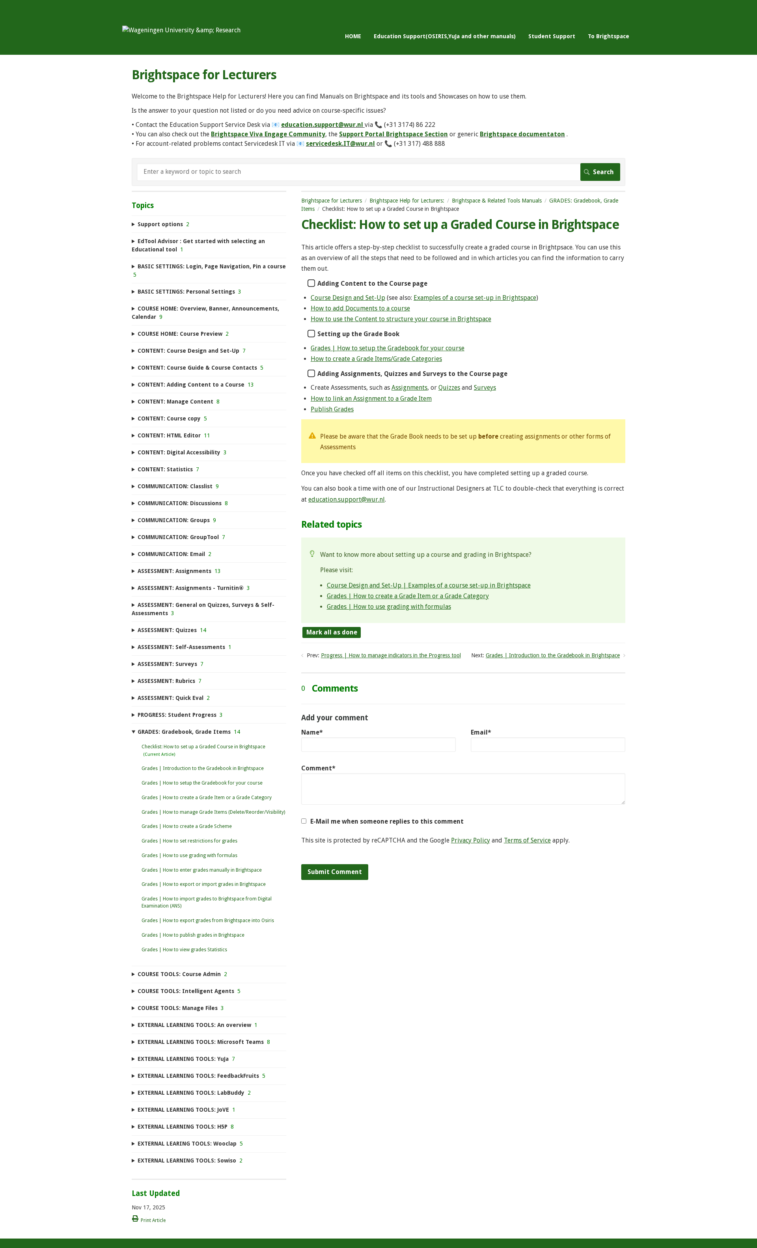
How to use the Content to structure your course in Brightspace (401, 319)
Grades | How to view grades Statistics (184, 949)
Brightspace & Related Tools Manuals (497, 200)
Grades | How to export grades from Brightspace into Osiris (208, 920)
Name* (312, 732)
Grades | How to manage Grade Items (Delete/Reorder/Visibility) (213, 812)
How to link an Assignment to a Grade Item (371, 398)
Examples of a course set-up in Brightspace (475, 297)
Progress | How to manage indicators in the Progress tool (391, 655)
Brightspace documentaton (522, 134)
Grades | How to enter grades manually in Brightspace (202, 870)
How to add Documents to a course (360, 308)
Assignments (409, 387)
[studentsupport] (181, 30)
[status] (463, 441)
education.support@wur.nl (322, 124)
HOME (353, 36)
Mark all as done (331, 632)
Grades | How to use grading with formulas (389, 606)
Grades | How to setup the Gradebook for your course (387, 348)
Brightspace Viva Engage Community (268, 134)
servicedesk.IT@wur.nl (340, 143)
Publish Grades (332, 409)
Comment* (318, 768)
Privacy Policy (470, 840)
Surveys (485, 387)
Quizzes (449, 387)
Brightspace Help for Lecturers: (406, 200)
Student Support (551, 36)
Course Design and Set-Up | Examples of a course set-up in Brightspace (429, 585)
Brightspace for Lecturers (331, 200)
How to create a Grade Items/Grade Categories (376, 359)
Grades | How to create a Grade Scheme (187, 826)
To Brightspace (608, 36)
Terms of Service (527, 840)
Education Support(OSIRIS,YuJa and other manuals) (445, 36)
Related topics (331, 524)
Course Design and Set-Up (348, 297)
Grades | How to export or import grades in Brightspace (204, 884)
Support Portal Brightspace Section (393, 134)
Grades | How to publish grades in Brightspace (193, 935)
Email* (481, 732)
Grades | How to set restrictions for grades (189, 841)
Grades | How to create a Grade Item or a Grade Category (408, 596)
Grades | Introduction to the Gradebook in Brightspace (553, 655)
